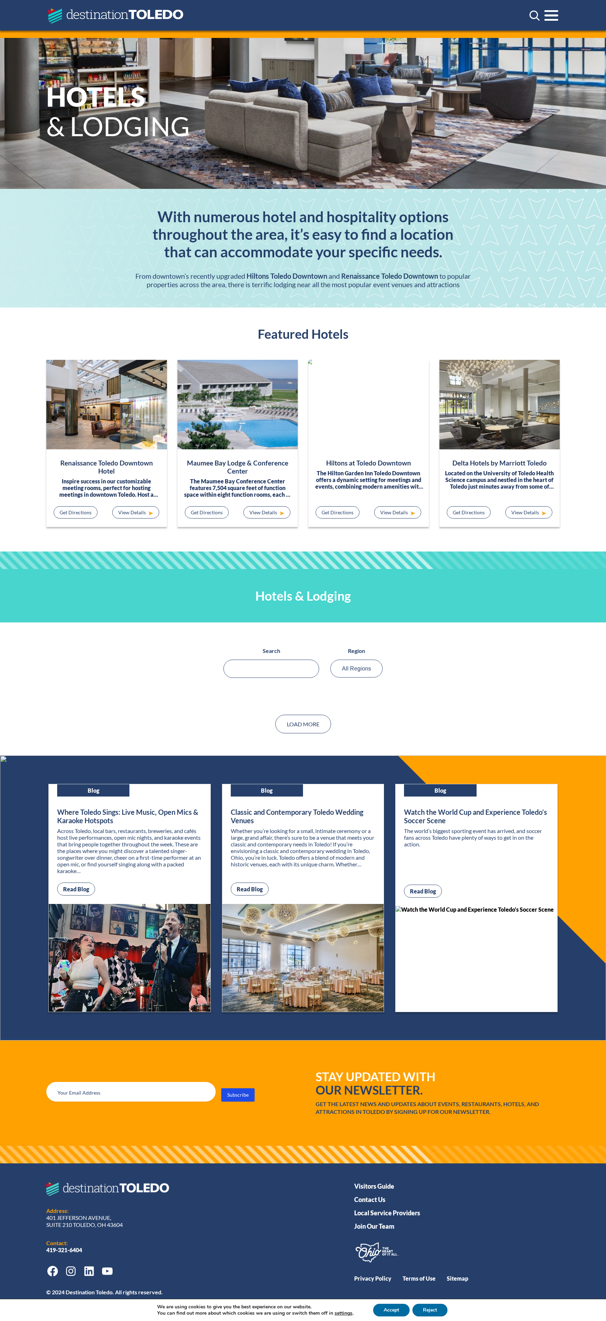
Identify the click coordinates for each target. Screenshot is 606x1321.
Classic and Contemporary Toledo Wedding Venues (297, 816)
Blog (93, 790)
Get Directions (76, 512)
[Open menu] (551, 15)
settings (343, 1313)
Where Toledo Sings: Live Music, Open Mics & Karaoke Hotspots (127, 816)
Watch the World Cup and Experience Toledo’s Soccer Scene (475, 816)
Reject (430, 1310)
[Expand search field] (534, 15)
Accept (391, 1310)
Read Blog (79, 888)
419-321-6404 (64, 1250)
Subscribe (238, 1095)
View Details (132, 512)
